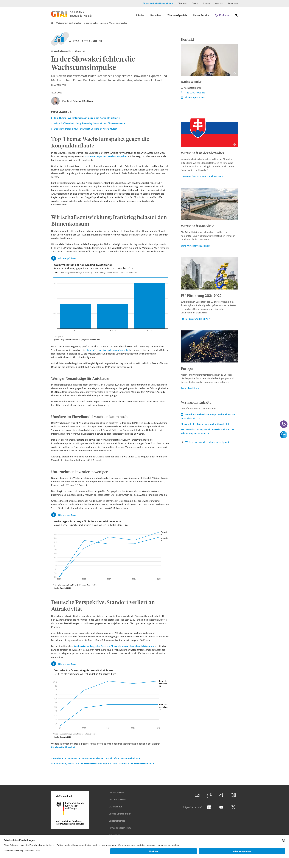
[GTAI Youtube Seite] (221, 807)
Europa (187, 368)
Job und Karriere (117, 799)
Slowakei (56, 758)
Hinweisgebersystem (120, 828)
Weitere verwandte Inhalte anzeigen (206, 442)
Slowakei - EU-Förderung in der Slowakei (204, 424)
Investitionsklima (92, 758)
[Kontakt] (197, 795)
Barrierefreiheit (117, 820)
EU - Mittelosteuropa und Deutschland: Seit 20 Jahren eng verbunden (207, 431)
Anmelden (233, 3)
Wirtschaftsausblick (197, 226)
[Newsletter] (221, 795)
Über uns (182, 3)
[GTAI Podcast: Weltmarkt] (209, 795)
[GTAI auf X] (233, 807)
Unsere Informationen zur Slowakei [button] (201, 176)
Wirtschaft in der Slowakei (68, 23)
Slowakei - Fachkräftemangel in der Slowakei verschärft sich (208, 416)
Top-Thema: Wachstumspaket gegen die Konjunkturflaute (87, 117)
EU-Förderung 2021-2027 (201, 295)
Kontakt (219, 3)
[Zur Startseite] (72, 16)
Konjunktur (71, 758)
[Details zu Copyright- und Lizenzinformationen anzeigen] (235, 73)
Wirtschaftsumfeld (141, 763)
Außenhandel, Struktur (64, 763)
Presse (206, 3)
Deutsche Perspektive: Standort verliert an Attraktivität (85, 128)
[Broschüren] (233, 795)
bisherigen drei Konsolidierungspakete (107, 350)
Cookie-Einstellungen (120, 813)
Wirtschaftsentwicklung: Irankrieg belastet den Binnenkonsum (89, 123)
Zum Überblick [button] (189, 388)
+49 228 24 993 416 (195, 92)
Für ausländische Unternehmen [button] (158, 3)
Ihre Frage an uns (195, 97)
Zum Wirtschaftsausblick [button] (195, 245)
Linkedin (209, 807)
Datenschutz (115, 806)
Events (195, 3)
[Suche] (236, 16)
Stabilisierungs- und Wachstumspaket (106, 156)
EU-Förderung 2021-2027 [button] (194, 319)
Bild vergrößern (67, 258)
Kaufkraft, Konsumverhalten (122, 758)
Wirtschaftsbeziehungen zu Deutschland (104, 763)
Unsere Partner (116, 792)
